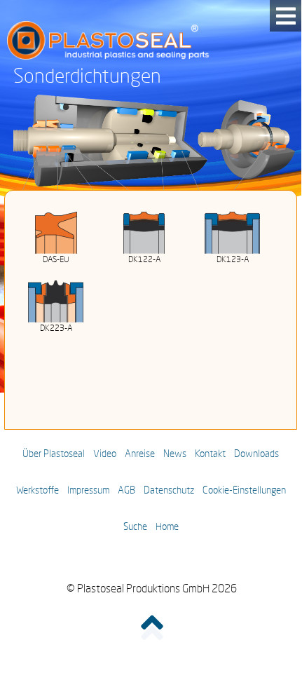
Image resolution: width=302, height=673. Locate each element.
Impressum (88, 491)
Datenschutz (169, 491)
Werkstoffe (37, 491)
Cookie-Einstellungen (244, 491)
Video (104, 454)
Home (167, 527)
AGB (126, 491)
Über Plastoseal (53, 454)
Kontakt (210, 454)
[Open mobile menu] (285, 16)
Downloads (256, 454)
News (174, 454)
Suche (135, 527)
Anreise (140, 454)
